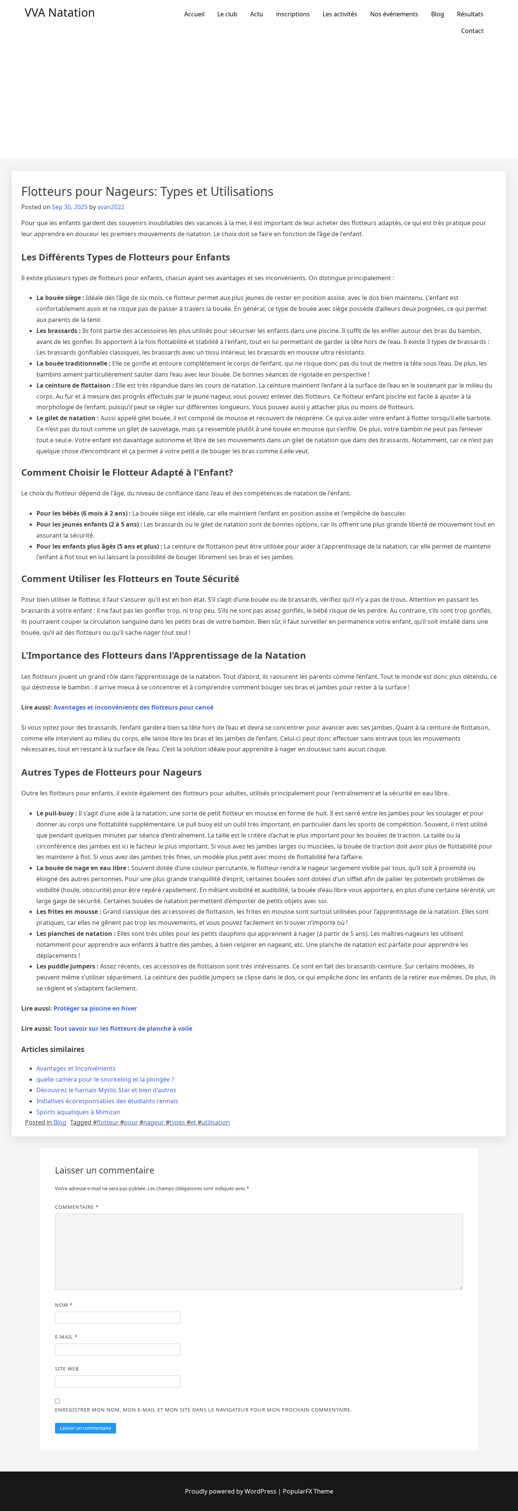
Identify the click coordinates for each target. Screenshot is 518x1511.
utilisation (215, 1122)
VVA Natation (60, 12)
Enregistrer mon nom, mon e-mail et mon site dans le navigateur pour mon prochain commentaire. (203, 1409)
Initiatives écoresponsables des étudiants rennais (107, 1101)
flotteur (108, 1122)
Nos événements (394, 14)
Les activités (340, 14)
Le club (227, 14)
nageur (153, 1122)
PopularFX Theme (308, 1491)
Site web (67, 1368)
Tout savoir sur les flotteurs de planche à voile (122, 1028)
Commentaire (77, 1206)
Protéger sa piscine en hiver (95, 1008)
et (193, 1122)
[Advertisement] (259, 102)
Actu (256, 14)
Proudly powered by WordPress (230, 1491)
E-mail (66, 1336)
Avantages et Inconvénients (76, 1068)
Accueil (194, 14)
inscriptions (293, 14)
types (177, 1122)
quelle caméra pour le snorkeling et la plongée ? (105, 1079)
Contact (472, 31)
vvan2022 (110, 207)
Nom (64, 1304)
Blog (437, 14)
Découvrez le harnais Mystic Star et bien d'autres (106, 1090)
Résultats (470, 14)
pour (131, 1122)
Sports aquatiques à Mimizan (78, 1112)
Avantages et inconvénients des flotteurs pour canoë (133, 707)
